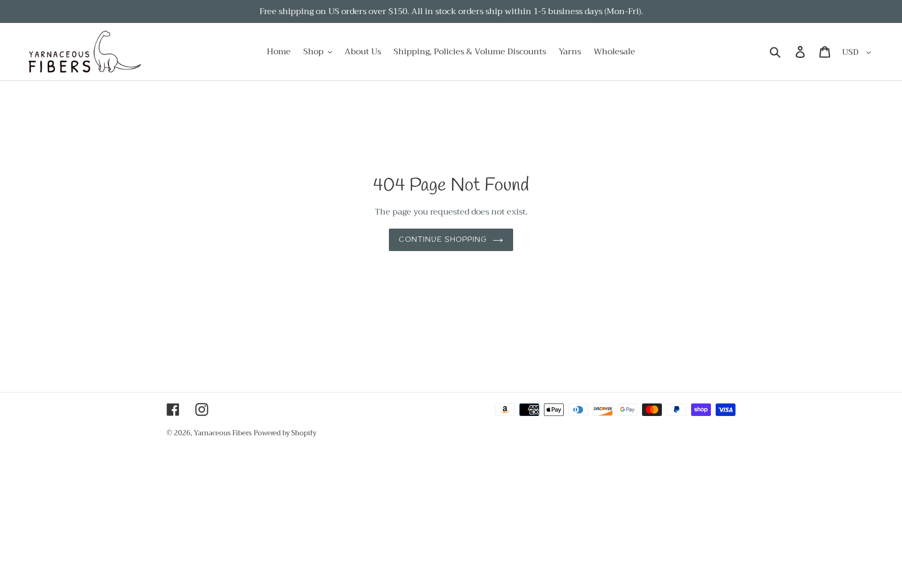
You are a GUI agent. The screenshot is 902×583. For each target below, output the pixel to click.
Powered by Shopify (285, 433)
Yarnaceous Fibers (223, 433)
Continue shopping (443, 240)
